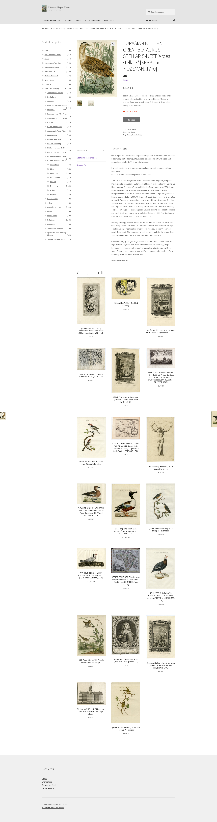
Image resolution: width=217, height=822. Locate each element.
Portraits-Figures (54, 207)
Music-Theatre (53, 152)
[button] (113, 44)
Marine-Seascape (54, 139)
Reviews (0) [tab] (81, 165)
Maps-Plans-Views (52, 67)
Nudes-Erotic (52, 199)
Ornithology (137, 135)
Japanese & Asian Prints (56, 131)
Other (52, 190)
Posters (50, 211)
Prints (47, 50)
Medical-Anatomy (54, 143)
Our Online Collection (51, 20)
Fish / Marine (55, 177)
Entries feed (47, 782)
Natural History (72, 28)
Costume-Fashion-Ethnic (57, 105)
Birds (82, 28)
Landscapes (52, 135)
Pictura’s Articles (92, 20)
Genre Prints (52, 118)
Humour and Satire (54, 127)
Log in (44, 778)
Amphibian (54, 165)
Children (50, 101)
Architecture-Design (55, 93)
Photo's (48, 84)
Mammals (54, 186)
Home (47, 28)
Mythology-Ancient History (57, 156)
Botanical (54, 173)
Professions (52, 215)
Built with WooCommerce (53, 807)
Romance (51, 224)
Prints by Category (58, 28)
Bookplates (51, 97)
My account (109, 20)
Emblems (51, 109)
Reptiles (53, 194)
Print (125, 80)
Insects (53, 182)
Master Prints (50, 71)
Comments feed (49, 785)
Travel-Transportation (56, 239)
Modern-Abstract (51, 76)
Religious (51, 220)
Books (47, 59)
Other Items (49, 80)
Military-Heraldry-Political (57, 148)
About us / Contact (73, 20)
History (50, 122)
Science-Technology (55, 228)
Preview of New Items (53, 54)
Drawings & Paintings (53, 63)
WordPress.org (48, 788)
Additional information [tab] (87, 157)
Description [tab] (82, 150)
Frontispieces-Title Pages (57, 114)
